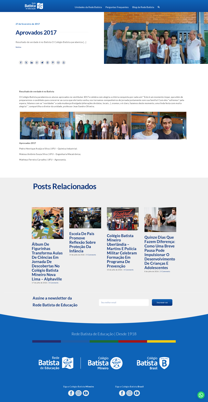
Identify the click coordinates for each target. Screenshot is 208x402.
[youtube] (86, 393)
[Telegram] (42, 62)
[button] (201, 395)
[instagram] (78, 393)
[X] (26, 62)
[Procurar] (159, 7)
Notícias (18, 47)
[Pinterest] (53, 62)
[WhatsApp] (36, 62)
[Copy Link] (63, 62)
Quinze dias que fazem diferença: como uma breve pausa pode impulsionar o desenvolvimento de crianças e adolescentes (159, 252)
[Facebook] (21, 62)
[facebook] (71, 393)
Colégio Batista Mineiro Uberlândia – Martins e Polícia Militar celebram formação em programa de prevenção (122, 250)
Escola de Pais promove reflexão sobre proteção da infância (82, 242)
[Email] (58, 62)
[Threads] (47, 62)
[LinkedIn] (31, 62)
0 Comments (53, 283)
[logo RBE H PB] (34, 3)
